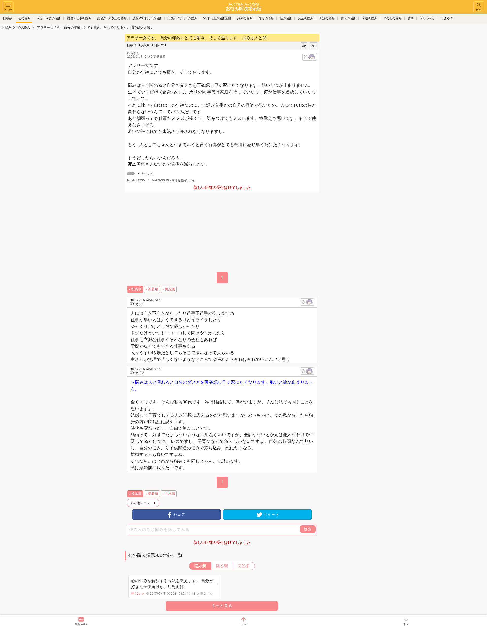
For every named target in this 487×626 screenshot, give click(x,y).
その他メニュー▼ (143, 503)
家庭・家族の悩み (49, 18)
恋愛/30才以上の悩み (112, 18)
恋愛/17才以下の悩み (182, 18)
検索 (479, 9)
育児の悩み (266, 18)
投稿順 (136, 289)
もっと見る (222, 605)
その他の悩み (392, 18)
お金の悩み (305, 18)
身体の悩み (244, 18)
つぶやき (447, 18)
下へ (405, 624)
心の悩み (24, 18)
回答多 (7, 18)
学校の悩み (369, 18)
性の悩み (286, 18)
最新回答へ (81, 624)
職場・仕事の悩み (79, 18)
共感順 (170, 289)
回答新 (222, 566)
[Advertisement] (355, 109)
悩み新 (200, 566)
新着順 (153, 289)
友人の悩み (348, 18)
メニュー (8, 9)
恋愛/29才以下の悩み (147, 18)
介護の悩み (327, 18)
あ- (304, 45)
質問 (411, 18)
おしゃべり (427, 18)
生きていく (145, 173)
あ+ (313, 45)
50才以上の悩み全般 (217, 18)
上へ (243, 624)
